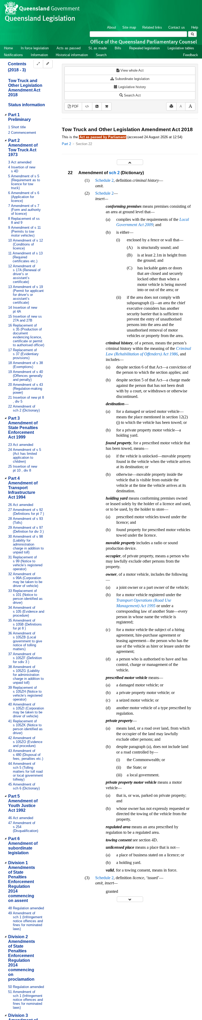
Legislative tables (181, 48)
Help (194, 27)
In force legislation (35, 48)
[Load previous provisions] (130, 162)
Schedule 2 (104, 180)
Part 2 (66, 144)
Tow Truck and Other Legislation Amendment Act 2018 (25, 87)
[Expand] (38, 64)
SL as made (97, 48)
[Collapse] (48, 64)
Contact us (176, 27)
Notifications (13, 55)
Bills (118, 48)
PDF (75, 106)
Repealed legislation (144, 48)
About (111, 27)
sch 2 (114, 172)
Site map (129, 27)
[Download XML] (87, 106)
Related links (152, 27)
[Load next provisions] (130, 899)
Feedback (190, 55)
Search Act (132, 95)
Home (8, 48)
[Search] (192, 34)
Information (39, 55)
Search (101, 55)
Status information (26, 105)
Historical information (72, 55)
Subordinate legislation (131, 79)
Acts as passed (68, 48)
